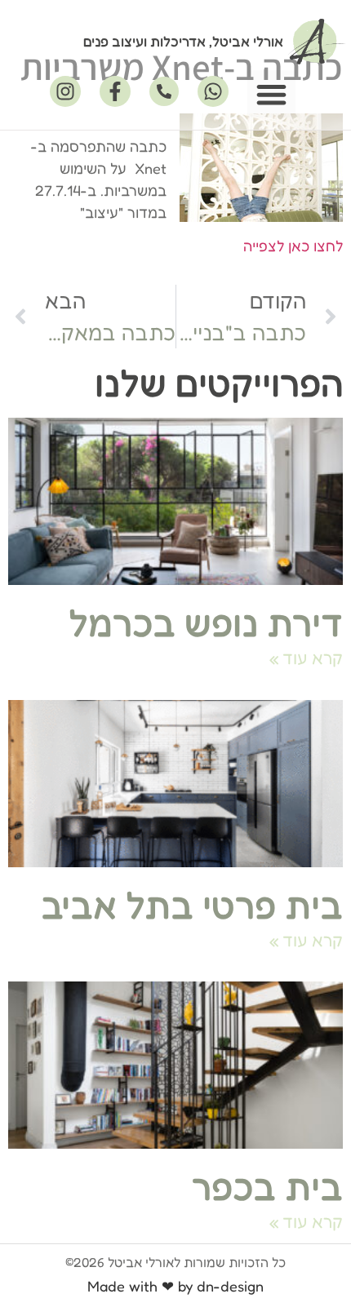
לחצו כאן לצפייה (293, 246)
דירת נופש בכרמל (206, 622)
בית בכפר (267, 1186)
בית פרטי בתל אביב (192, 905)
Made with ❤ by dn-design (175, 1286)
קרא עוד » (306, 658)
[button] (271, 94)
